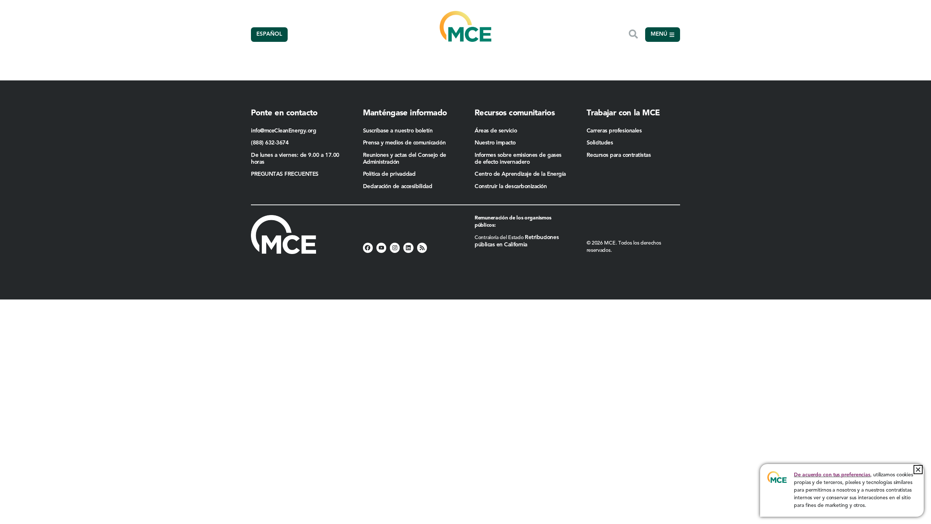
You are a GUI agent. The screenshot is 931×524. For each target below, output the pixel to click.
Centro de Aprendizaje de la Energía (520, 174)
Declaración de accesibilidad (397, 187)
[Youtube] (381, 248)
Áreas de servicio (496, 131)
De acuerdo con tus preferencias (832, 474)
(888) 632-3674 (270, 143)
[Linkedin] (408, 248)
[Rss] (422, 248)
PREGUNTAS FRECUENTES (285, 174)
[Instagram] (395, 248)
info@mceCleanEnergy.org (283, 131)
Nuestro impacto (495, 143)
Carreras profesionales (614, 131)
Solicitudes (600, 143)
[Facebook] (368, 248)
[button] (918, 470)
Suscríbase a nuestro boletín (398, 131)
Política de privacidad (389, 174)
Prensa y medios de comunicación (404, 143)
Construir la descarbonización (511, 187)
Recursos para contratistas (619, 155)
